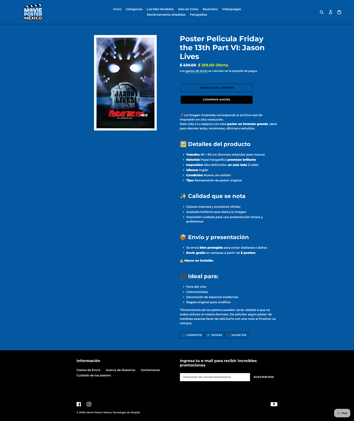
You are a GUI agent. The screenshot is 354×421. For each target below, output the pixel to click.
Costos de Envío (88, 370)
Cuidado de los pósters (94, 375)
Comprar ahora (216, 99)
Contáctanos (150, 370)
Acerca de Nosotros (120, 370)
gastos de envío (196, 71)
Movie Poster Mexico (99, 412)
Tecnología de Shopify (126, 412)
